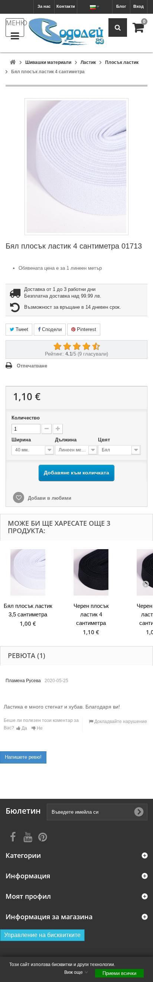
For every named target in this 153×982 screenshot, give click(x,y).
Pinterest (85, 329)
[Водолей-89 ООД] (66, 32)
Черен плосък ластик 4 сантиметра (91, 614)
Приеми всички (119, 973)
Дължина (66, 440)
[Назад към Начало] (13, 62)
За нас (44, 6)
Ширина (22, 440)
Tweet (21, 329)
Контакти (65, 6)
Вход (138, 6)
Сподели (51, 329)
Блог (121, 6)
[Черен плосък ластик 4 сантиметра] (91, 572)
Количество (26, 418)
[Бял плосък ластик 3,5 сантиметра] (28, 572)
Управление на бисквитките (42, 935)
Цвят (104, 440)
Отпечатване (32, 366)
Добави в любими (48, 498)
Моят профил (28, 896)
